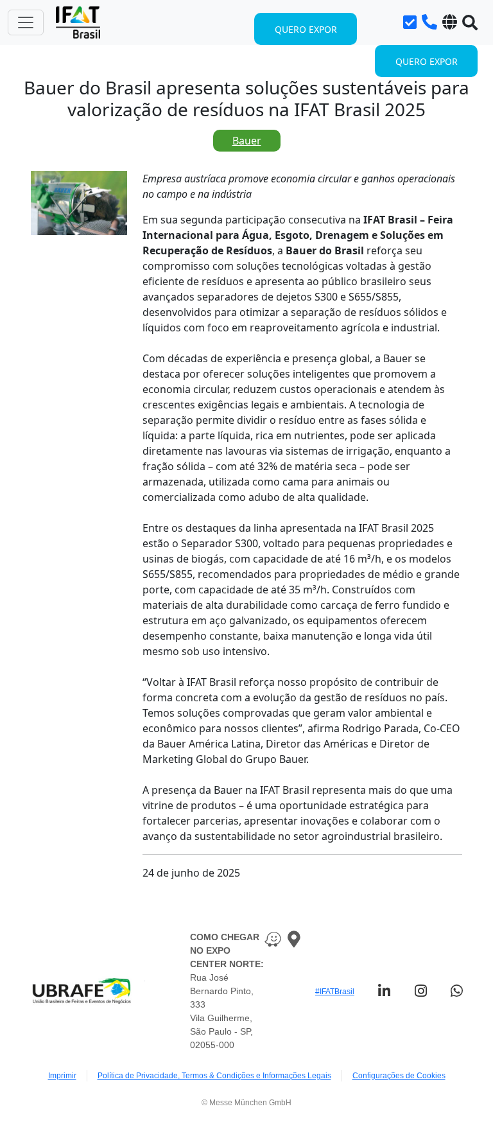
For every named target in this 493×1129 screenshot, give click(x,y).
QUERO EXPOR (426, 61)
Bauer (246, 141)
